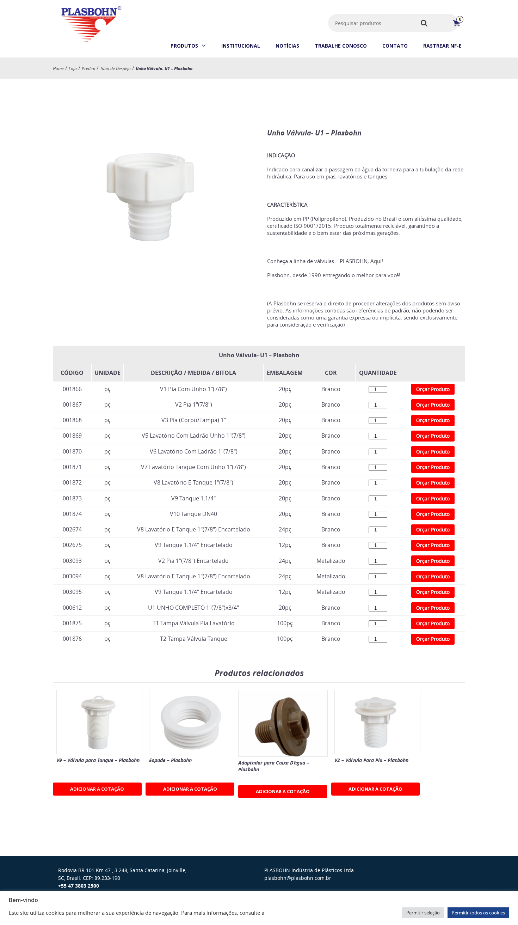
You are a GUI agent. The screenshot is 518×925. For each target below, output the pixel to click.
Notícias (287, 45)
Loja (73, 68)
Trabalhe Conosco (341, 45)
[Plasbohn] (90, 42)
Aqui (376, 260)
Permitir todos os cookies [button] (478, 912)
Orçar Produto (433, 389)
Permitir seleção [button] (423, 912)
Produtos (184, 45)
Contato (395, 45)
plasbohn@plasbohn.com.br (297, 878)
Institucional (240, 45)
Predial (88, 68)
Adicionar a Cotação (97, 789)
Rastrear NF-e (442, 45)
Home (58, 68)
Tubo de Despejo (115, 68)
